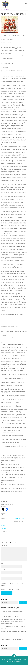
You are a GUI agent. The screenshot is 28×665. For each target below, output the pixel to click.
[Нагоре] (14, 656)
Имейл (3, 569)
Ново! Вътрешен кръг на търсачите (10, 616)
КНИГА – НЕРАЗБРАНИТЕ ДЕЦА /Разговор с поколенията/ (6, 528)
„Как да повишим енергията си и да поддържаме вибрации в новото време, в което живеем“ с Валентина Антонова (13, 621)
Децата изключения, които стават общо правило (19, 518)
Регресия (3, 517)
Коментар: (4, 545)
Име (2, 563)
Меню (25, 2)
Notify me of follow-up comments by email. (12, 584)
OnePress (9, 661)
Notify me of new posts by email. (11, 589)
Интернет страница (7, 576)
